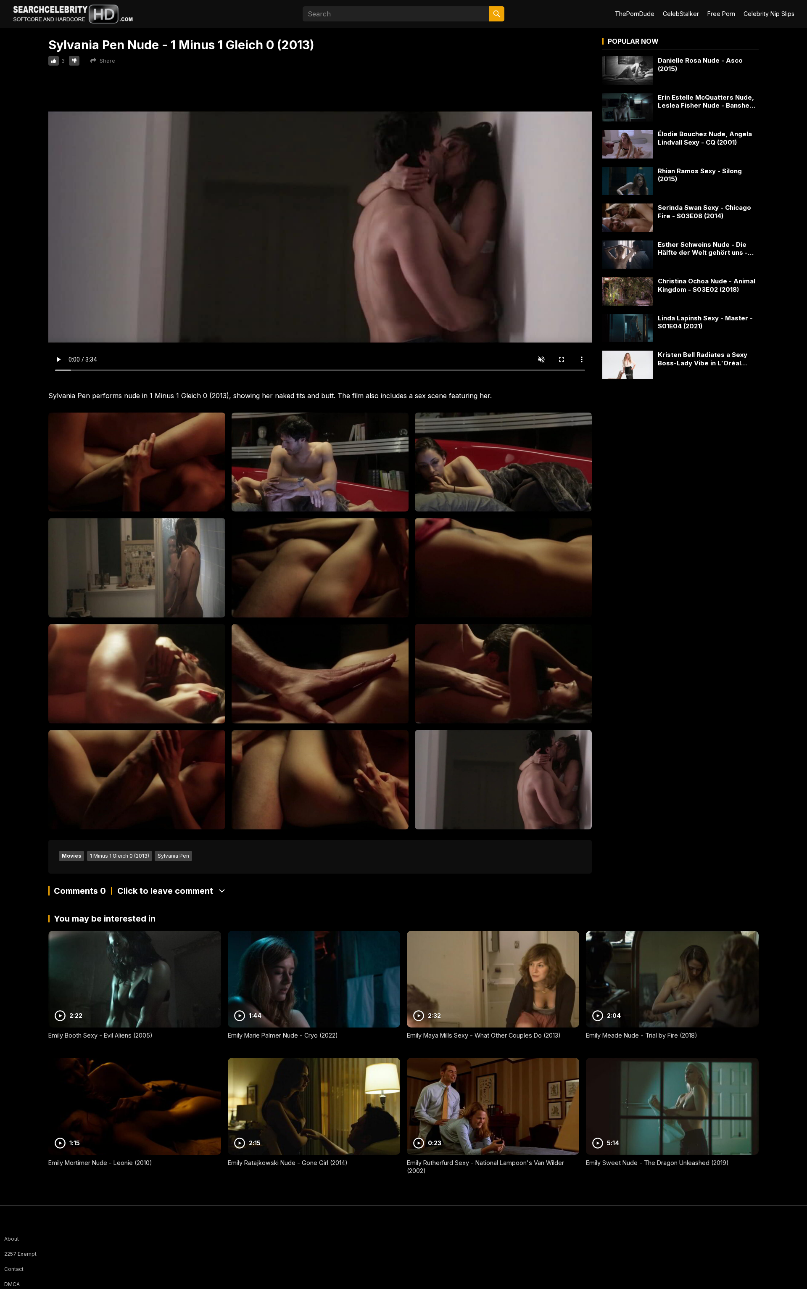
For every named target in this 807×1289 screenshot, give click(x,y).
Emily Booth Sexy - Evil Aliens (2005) (100, 1035)
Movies (71, 856)
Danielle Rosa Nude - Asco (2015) (700, 64)
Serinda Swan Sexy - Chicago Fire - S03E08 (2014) (704, 211)
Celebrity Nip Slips (769, 13)
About (11, 1239)
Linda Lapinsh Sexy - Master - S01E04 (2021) (705, 322)
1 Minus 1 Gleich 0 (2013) (119, 856)
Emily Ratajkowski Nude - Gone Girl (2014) (288, 1162)
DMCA (12, 1284)
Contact (14, 1269)
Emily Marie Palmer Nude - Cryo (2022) (283, 1035)
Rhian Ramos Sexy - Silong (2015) (700, 175)
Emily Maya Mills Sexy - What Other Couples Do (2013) (484, 1035)
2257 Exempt (20, 1254)
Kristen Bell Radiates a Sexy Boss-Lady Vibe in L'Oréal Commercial (702, 359)
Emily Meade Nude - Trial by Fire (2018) (641, 1035)
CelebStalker (681, 13)
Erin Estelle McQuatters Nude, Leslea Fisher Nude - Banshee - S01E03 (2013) (708, 101)
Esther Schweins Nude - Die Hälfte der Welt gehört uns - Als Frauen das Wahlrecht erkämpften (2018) (703, 248)
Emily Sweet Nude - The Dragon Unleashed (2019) (657, 1162)
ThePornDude (634, 13)
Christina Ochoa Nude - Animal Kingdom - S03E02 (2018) (706, 285)
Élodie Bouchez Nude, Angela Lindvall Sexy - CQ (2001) (705, 138)
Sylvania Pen (173, 856)
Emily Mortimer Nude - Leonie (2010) (100, 1162)
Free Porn (721, 13)
